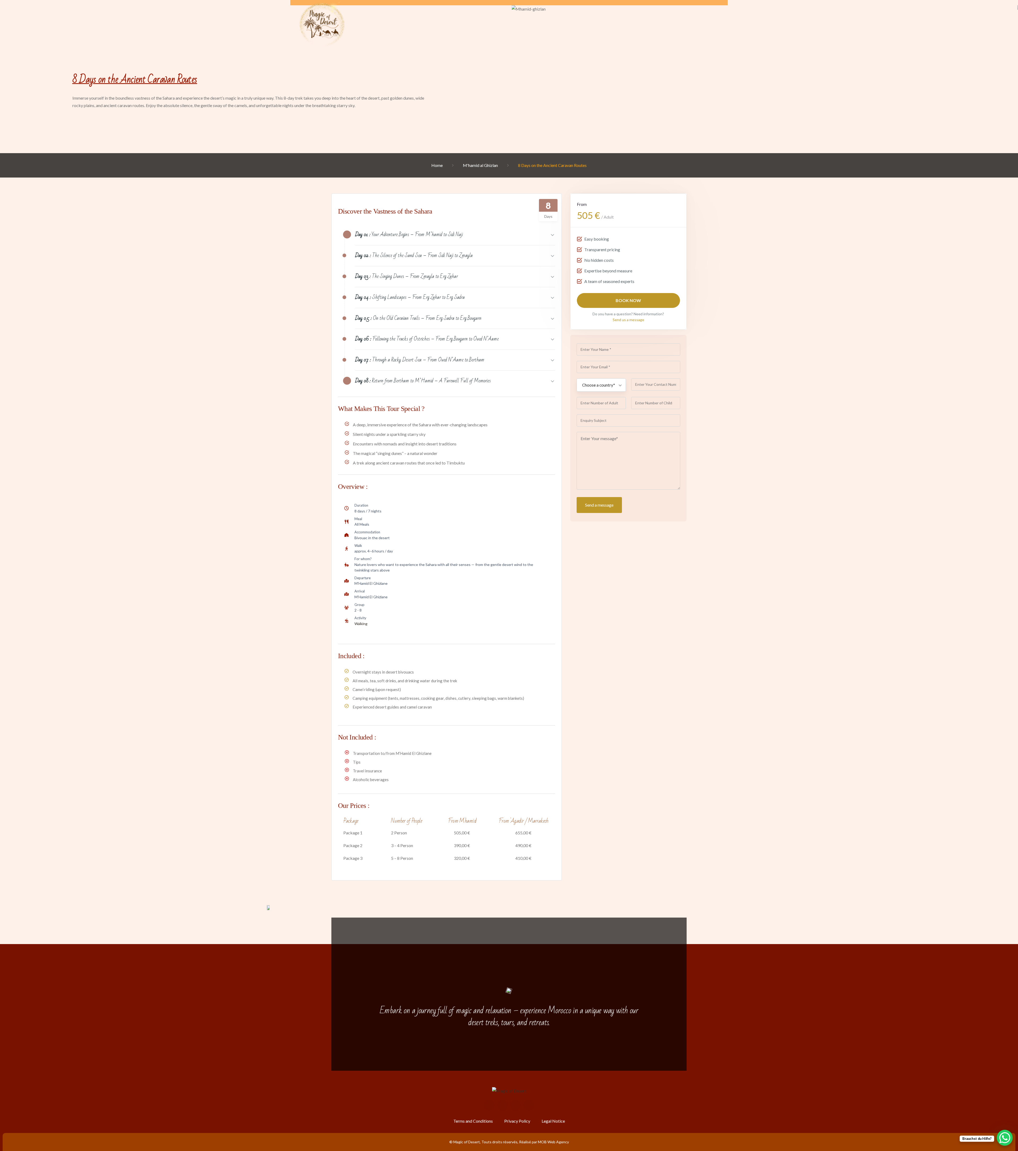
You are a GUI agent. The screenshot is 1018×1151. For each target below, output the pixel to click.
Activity (360, 618)
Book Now (628, 300)
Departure (362, 578)
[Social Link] (489, 1105)
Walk (358, 545)
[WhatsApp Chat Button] (1005, 1138)
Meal (358, 519)
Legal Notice (553, 1120)
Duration (361, 505)
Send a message (599, 504)
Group (359, 605)
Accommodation (367, 532)
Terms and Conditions (473, 1120)
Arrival (359, 591)
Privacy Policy (517, 1120)
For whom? (363, 559)
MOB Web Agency (553, 1142)
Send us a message (628, 319)
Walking (360, 623)
